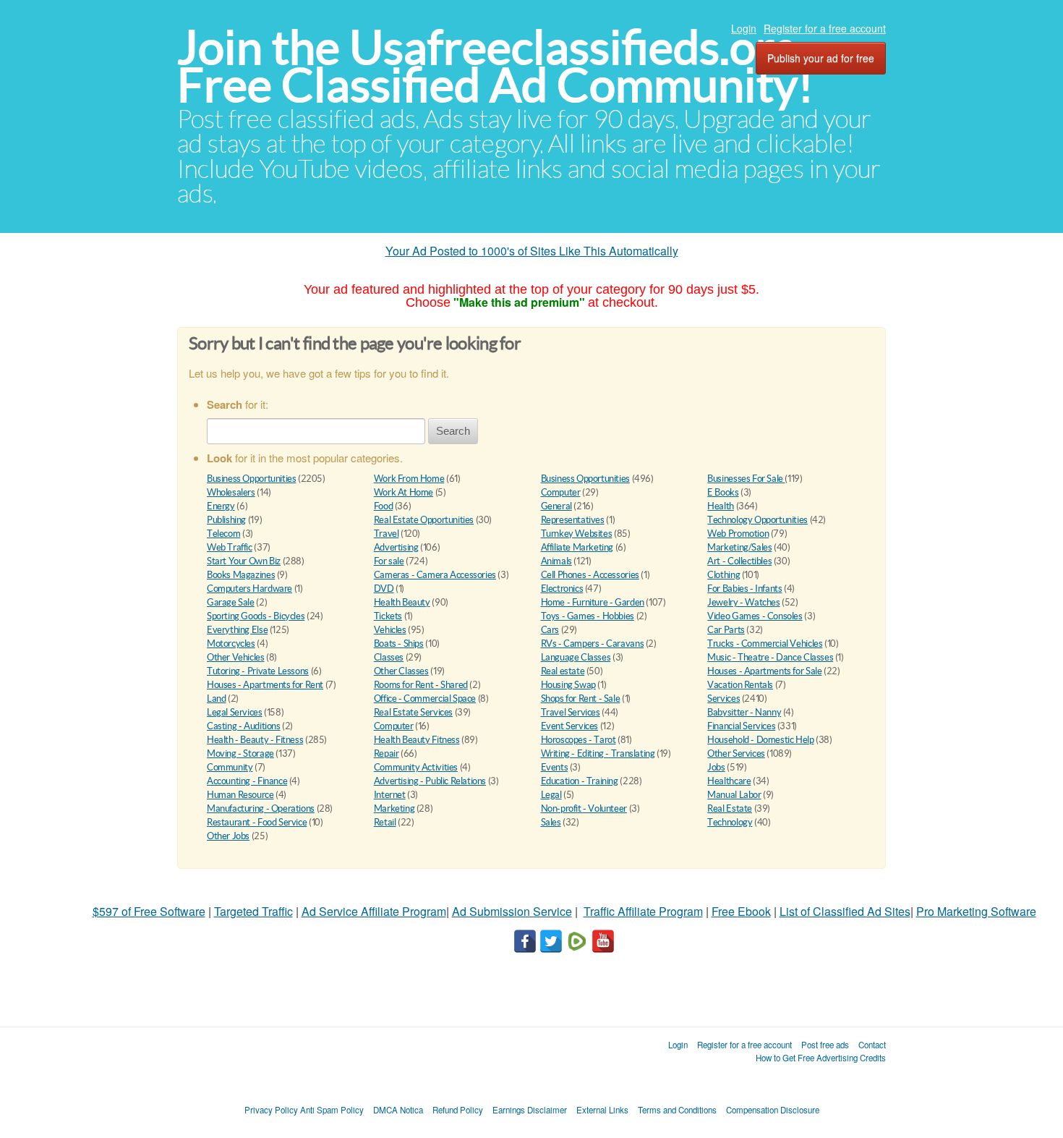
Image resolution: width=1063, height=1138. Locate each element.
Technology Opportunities (757, 519)
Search (453, 431)
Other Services (736, 753)
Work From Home (409, 478)
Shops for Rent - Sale (580, 698)
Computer (561, 492)
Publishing (226, 519)
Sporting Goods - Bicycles (255, 616)
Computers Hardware (249, 588)
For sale (389, 561)
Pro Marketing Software (976, 911)
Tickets (388, 616)
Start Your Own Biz (244, 561)
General (556, 506)
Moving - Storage (240, 753)
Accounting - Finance (247, 781)
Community (230, 767)
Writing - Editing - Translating (598, 753)
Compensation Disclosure (772, 1110)
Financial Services (741, 726)
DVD (384, 588)
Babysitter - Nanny (744, 712)
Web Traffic (229, 547)
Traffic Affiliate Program (643, 911)
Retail (385, 822)
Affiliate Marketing (577, 547)
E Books (722, 492)
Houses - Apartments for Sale (764, 671)
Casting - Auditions (244, 726)
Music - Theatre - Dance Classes (770, 657)
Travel (386, 533)
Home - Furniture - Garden (592, 602)
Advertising (396, 547)
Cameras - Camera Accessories (435, 574)
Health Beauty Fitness (417, 739)
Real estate (563, 671)
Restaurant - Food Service (257, 822)
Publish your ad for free (820, 58)
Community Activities (416, 767)
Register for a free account (825, 28)
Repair (386, 753)
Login (743, 28)
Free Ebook (741, 911)
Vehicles (390, 629)
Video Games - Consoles (754, 616)
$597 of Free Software (149, 911)
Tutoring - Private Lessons (258, 671)
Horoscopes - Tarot (578, 739)
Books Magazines (241, 574)
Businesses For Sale (746, 478)
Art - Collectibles (739, 561)
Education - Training (579, 781)
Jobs (716, 767)
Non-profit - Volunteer (584, 808)
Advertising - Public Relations (430, 781)
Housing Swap (568, 684)
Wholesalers (231, 492)
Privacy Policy (271, 1110)
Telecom (223, 533)
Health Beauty (402, 602)
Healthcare (729, 781)
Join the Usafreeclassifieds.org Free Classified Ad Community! (495, 66)
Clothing (723, 574)
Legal (551, 794)
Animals (556, 561)
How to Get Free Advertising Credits (821, 1057)
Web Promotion (738, 533)
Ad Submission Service (512, 911)
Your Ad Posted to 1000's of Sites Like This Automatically (531, 250)
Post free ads (825, 1044)
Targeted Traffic (253, 911)
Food (383, 506)
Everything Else (237, 629)
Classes (389, 657)
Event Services (570, 726)
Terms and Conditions (677, 1110)
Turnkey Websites (576, 533)
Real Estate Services (413, 712)
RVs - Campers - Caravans (592, 643)
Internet (390, 794)
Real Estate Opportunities (424, 519)
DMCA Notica (398, 1110)
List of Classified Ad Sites (845, 911)
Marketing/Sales (739, 547)
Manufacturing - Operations (261, 808)
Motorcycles (231, 643)
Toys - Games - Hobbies (587, 616)
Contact (872, 1044)
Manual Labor (734, 794)
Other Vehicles (236, 657)
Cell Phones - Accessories (590, 574)
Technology (729, 822)
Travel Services (570, 712)
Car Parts (726, 629)
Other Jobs (228, 836)
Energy (221, 506)
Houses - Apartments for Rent (265, 684)
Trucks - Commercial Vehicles (764, 643)
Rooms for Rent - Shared (421, 684)
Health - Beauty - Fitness (255, 739)
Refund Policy (457, 1110)
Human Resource (240, 794)
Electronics (562, 588)
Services (723, 698)
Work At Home (403, 492)
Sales (551, 822)
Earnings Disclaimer (529, 1110)
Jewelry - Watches (743, 602)
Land (216, 698)
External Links (602, 1110)
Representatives (573, 519)
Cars (550, 629)
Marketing (394, 808)
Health (720, 506)
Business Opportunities (251, 478)
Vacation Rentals (740, 684)
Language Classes (576, 657)
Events (554, 767)
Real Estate (729, 808)
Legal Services (234, 712)
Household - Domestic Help (760, 739)
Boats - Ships (399, 643)
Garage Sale (231, 602)
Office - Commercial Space (425, 698)
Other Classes (401, 671)
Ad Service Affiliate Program (374, 911)
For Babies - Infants (744, 588)
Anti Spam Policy (332, 1110)
